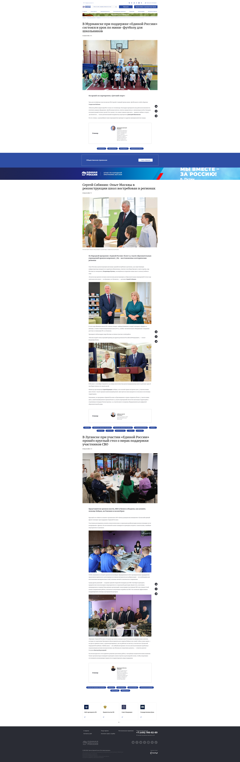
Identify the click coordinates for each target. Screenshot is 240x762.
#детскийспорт (112, 148)
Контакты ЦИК (87, 733)
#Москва (87, 427)
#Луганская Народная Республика (122, 427)
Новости (99, 17)
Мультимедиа (141, 11)
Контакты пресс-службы (108, 733)
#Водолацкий (125, 690)
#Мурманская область (136, 148)
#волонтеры (115, 690)
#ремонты (109, 430)
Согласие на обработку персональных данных (93, 757)
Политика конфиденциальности (89, 755)
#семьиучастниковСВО (146, 687)
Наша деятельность (105, 11)
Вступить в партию (152, 11)
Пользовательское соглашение (89, 753)
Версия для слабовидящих (151, 2)
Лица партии (94, 11)
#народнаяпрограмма (140, 427)
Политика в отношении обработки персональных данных (95, 756)
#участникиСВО (133, 687)
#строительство (120, 430)
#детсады (100, 430)
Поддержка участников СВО (120, 14)
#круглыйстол (121, 687)
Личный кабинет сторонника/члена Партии (146, 6)
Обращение (126, 6)
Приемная (131, 11)
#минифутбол (123, 148)
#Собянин (139, 430)
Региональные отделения (119, 11)
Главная (84, 17)
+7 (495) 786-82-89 (147, 732)
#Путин (131, 430)
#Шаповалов (101, 148)
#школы (153, 427)
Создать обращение (145, 160)
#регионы (111, 687)
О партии (84, 11)
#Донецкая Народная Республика (102, 427)
